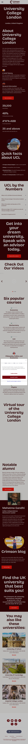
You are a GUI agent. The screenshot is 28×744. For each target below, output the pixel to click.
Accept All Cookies (14, 377)
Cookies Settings (14, 373)
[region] (14, 372)
